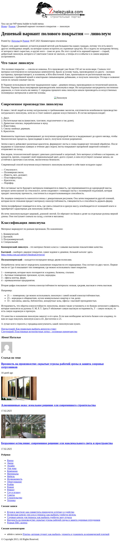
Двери (10, 463)
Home (4, 26)
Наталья (16, 41)
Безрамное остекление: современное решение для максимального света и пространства (57, 443)
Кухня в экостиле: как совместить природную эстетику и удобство (40, 512)
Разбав (10, 484)
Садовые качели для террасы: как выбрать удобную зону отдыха (39, 517)
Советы (11, 495)
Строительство (14, 497)
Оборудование (14, 481)
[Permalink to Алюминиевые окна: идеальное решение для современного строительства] (19, 399)
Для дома (11, 468)
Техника (11, 500)
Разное (12, 26)
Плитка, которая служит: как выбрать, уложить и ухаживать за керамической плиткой (66, 534)
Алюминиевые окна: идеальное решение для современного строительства (48, 405)
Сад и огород (13, 492)
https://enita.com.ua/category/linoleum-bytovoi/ (23, 254)
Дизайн (11, 466)
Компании (12, 471)
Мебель (11, 476)
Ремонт (10, 489)
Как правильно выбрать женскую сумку (28, 329)
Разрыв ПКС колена (17, 522)
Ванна (10, 460)
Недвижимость (14, 479)
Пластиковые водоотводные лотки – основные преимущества (39, 331)
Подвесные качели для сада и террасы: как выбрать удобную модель (41, 514)
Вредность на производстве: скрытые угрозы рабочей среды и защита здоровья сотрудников (53, 520)
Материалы (13, 473)
